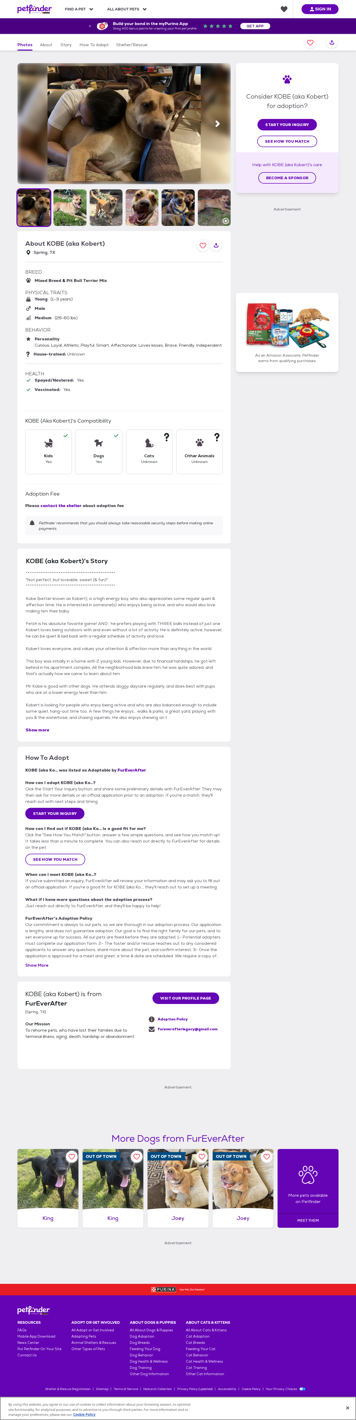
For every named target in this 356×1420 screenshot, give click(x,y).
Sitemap (102, 1389)
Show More (36, 965)
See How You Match (55, 859)
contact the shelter (61, 505)
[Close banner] (90, 26)
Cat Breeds (195, 1342)
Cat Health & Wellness (204, 1361)
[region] (178, 1408)
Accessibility (227, 1389)
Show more (37, 730)
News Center (28, 1342)
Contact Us (27, 1355)
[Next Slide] (218, 124)
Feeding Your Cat (201, 1349)
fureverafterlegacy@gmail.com (188, 1029)
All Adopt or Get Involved (92, 1330)
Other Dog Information (149, 1374)
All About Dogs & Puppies (151, 1330)
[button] (33, 207)
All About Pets (123, 9)
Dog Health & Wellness (149, 1361)
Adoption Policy (173, 1019)
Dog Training (141, 1367)
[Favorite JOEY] (201, 1156)
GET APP (255, 26)
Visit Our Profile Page (185, 998)
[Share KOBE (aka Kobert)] (332, 42)
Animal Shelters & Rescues (93, 1342)
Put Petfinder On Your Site (39, 1349)
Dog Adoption (142, 1336)
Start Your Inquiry (55, 813)
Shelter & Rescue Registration (68, 1389)
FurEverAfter (132, 770)
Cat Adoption (198, 1336)
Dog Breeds (140, 1342)
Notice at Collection (157, 1389)
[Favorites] (284, 9)
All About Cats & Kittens (206, 1330)
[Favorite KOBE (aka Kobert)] (310, 42)
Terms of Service (126, 1389)
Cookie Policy (251, 1389)
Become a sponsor (287, 178)
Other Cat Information (205, 1374)
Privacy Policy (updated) (195, 1389)
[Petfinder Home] (34, 9)
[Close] (347, 1407)
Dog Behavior (141, 1355)
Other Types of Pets (88, 1349)
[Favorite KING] (71, 1156)
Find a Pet (75, 9)
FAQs (22, 1330)
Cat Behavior (197, 1355)
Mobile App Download (36, 1336)
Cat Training (196, 1367)
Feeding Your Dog (145, 1349)
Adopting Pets (83, 1336)
